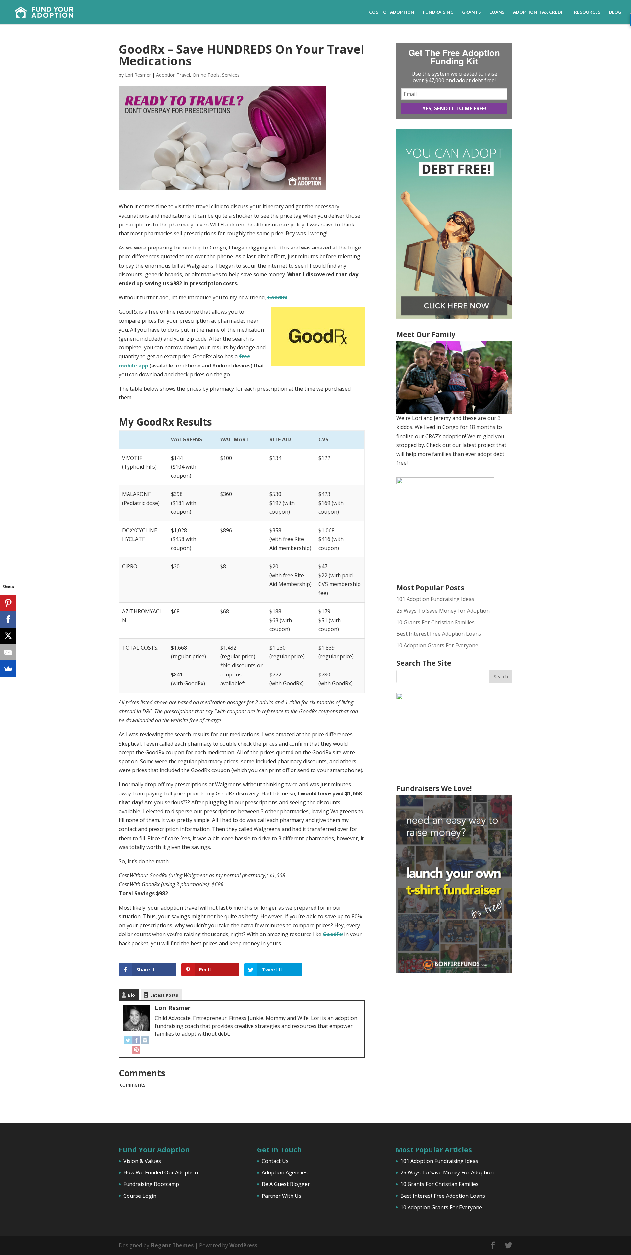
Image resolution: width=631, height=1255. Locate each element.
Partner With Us (281, 1195)
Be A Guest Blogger (286, 1184)
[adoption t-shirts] (454, 884)
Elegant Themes (172, 1245)
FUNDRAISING (438, 12)
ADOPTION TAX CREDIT (539, 12)
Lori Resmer (138, 75)
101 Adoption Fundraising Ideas (435, 599)
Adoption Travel (173, 75)
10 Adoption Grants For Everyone (437, 645)
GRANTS (471, 12)
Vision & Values (142, 1161)
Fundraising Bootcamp (151, 1184)
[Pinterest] (136, 1048)
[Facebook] (136, 1039)
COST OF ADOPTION (391, 12)
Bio (131, 995)
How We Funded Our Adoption (160, 1172)
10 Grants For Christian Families (435, 622)
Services (231, 75)
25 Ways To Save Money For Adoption (443, 610)
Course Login (139, 1195)
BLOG (615, 12)
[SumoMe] (8, 668)
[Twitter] (128, 1039)
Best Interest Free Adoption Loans (438, 633)
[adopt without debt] (454, 316)
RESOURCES (587, 12)
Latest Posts (164, 995)
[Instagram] (145, 1039)
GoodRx (277, 297)
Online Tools (206, 75)
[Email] (8, 652)
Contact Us (275, 1161)
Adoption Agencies (285, 1172)
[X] (8, 636)
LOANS (496, 12)
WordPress (243, 1245)
